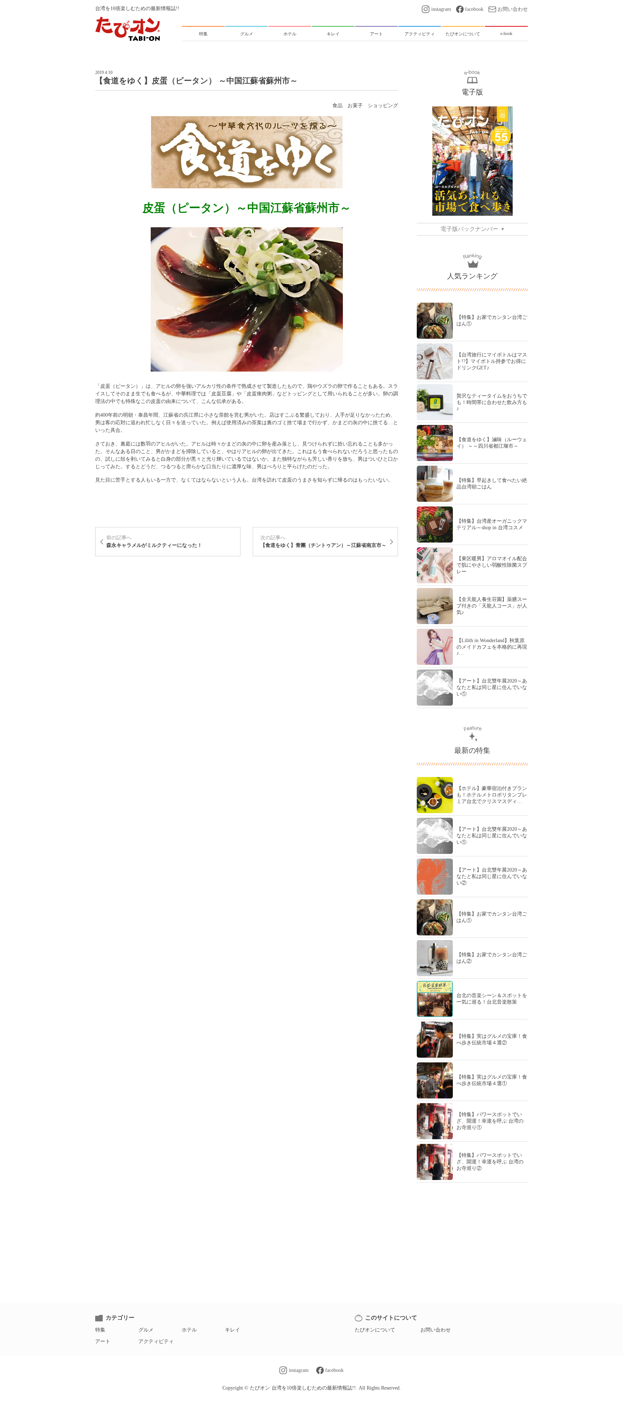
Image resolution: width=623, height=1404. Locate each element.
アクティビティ (156, 1341)
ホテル (189, 1330)
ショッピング (383, 105)
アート (102, 1341)
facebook (474, 9)
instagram (441, 9)
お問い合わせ (513, 9)
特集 (100, 1330)
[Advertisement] (246, 587)
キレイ (232, 1330)
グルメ (146, 1330)
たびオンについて (375, 1330)
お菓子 (355, 105)
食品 (337, 105)
